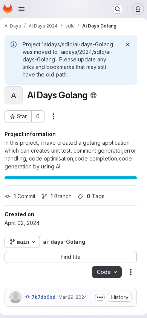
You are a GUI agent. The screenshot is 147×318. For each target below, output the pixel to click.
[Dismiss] (127, 44)
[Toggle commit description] (100, 297)
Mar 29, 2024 (72, 297)
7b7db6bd (43, 297)
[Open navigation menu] (21, 9)
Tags (95, 196)
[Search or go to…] (117, 9)
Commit (24, 196)
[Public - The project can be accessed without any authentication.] (93, 95)
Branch (61, 196)
